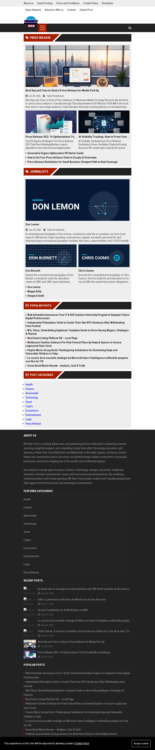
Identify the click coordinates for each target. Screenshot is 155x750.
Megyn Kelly (34, 291)
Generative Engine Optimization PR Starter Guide (55, 153)
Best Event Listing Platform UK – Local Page (52, 338)
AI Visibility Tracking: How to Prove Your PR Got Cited (103, 136)
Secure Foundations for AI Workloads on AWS (63, 610)
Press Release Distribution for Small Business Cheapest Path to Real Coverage (72, 161)
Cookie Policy (81, 743)
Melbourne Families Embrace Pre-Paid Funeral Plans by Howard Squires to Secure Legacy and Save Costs (73, 344)
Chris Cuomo (86, 270)
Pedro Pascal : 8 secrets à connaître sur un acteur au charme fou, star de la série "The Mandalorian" (84, 631)
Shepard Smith (35, 295)
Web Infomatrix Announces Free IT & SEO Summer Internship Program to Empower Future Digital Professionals (77, 316)
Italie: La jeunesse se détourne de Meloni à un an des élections (72, 599)
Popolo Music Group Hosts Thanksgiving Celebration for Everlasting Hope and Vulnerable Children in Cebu (71, 352)
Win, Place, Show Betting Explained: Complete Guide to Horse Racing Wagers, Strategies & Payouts (77, 332)
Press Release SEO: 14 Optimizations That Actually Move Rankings (51, 136)
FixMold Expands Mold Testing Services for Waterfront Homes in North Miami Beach (71, 734)
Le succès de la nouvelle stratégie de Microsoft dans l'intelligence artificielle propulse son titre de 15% (77, 359)
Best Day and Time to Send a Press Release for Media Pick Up (62, 90)
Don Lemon (32, 224)
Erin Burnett (33, 270)
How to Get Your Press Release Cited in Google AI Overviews (62, 157)
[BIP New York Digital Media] (31, 21)
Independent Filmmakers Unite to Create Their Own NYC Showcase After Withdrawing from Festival (75, 324)
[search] (130, 28)
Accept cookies (141, 743)
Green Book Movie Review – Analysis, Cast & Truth (56, 365)
